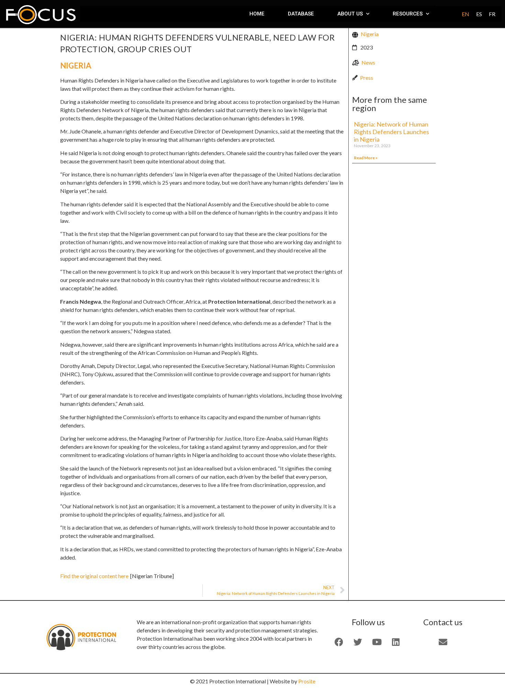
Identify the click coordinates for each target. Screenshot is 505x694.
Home (257, 14)
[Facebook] (339, 641)
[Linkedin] (395, 641)
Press (366, 77)
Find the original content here (94, 576)
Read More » (366, 157)
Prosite (306, 681)
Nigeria (75, 65)
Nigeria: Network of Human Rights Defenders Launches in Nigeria (391, 131)
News (368, 62)
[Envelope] (442, 641)
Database (301, 14)
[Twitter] (358, 641)
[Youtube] (376, 641)
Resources (408, 14)
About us (350, 14)
